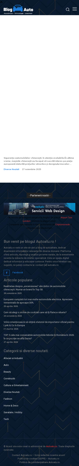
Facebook (17, 272)
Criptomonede (62, 224)
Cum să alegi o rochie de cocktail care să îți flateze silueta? (35, 312)
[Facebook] (7, 273)
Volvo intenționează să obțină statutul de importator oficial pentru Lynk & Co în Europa (39, 323)
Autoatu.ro (51, 446)
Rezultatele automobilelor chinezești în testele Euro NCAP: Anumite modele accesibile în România (39, 146)
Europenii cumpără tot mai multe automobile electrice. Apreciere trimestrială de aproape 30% (38, 301)
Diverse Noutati (11, 169)
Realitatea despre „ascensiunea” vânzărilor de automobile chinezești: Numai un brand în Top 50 (34, 287)
